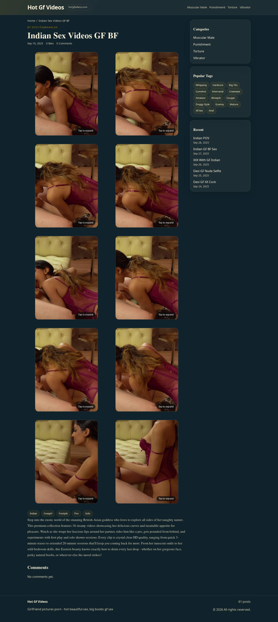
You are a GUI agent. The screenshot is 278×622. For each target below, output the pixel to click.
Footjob (63, 513)
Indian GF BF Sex (205, 149)
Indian (33, 513)
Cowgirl (48, 513)
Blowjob (216, 98)
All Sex (199, 110)
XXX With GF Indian (206, 160)
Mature (234, 104)
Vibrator (245, 7)
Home (31, 20)
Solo (87, 513)
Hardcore (218, 85)
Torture (232, 7)
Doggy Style (203, 104)
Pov (76, 513)
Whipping (201, 85)
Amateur (201, 98)
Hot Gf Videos (45, 7)
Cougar (231, 98)
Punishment (217, 7)
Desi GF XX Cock (204, 182)
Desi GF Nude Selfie (207, 171)
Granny (219, 104)
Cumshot (201, 91)
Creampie (234, 91)
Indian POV (201, 138)
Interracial (217, 91)
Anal (211, 110)
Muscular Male (197, 7)
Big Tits (233, 85)
